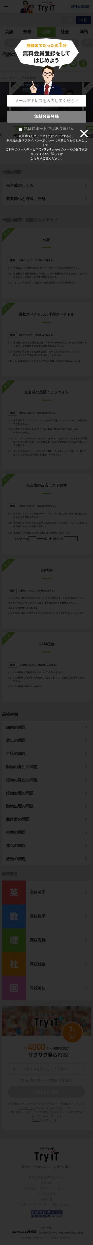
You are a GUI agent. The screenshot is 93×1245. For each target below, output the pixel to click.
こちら (34, 158)
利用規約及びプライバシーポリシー (30, 140)
